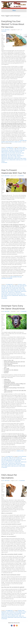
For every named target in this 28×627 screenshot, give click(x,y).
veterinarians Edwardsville (7, 158)
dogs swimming (15, 285)
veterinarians (12, 292)
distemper (11, 148)
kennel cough (11, 614)
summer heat (15, 288)
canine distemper (22, 456)
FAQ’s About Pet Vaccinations (9, 476)
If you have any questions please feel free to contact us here (13, 141)
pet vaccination (11, 152)
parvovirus (17, 151)
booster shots (21, 610)
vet (17, 154)
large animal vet (5, 151)
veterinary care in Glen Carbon (18, 466)
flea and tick (19, 148)
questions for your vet (6, 154)
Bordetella (3, 611)
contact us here (20, 450)
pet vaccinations (12, 616)
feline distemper (18, 613)
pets (23, 152)
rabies (20, 616)
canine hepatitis (18, 611)
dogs (15, 148)
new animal (12, 151)
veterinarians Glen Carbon (20, 158)
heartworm (11, 150)
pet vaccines (18, 152)
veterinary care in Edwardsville (8, 159)
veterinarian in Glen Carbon (14, 157)
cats (7, 148)
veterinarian (4, 291)
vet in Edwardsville (12, 290)
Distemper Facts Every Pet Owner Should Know (13, 307)
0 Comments (4, 162)
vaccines (14, 154)
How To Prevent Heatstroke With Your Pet (13, 171)
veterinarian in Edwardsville (13, 291)
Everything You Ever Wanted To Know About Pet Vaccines (12, 24)
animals (20, 147)
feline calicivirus (10, 613)
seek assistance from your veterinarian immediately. (11, 277)
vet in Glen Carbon (12, 155)
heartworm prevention (19, 150)
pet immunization (18, 287)
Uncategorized (9, 147)
